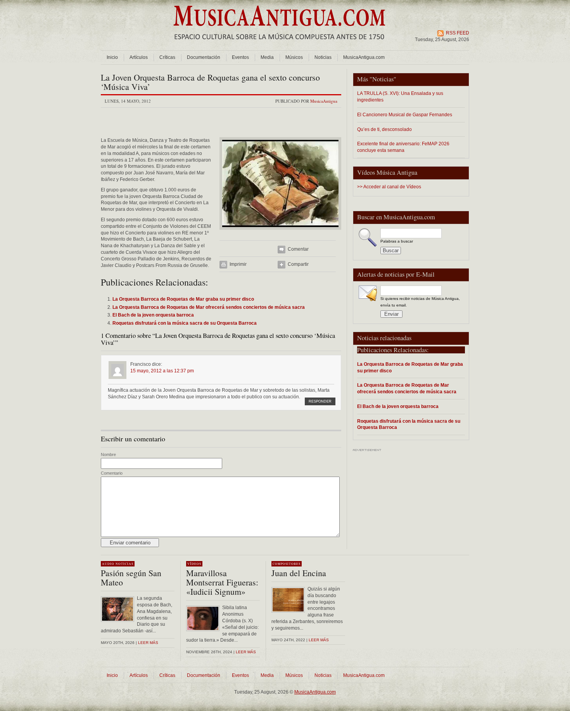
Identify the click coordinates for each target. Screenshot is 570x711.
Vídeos (194, 564)
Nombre (108, 454)
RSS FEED (457, 33)
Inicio (112, 57)
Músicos (294, 57)
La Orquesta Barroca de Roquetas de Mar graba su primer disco (410, 367)
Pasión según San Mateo (131, 577)
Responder (320, 401)
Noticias (323, 57)
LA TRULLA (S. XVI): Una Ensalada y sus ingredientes (400, 96)
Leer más (148, 642)
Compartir (298, 264)
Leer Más (246, 652)
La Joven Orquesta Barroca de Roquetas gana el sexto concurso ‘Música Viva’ (210, 82)
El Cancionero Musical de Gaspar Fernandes (404, 114)
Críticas (167, 57)
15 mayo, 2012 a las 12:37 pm (162, 371)
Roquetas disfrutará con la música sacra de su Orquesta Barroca (408, 424)
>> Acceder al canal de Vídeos (389, 186)
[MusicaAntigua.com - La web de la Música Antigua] (279, 44)
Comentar (298, 249)
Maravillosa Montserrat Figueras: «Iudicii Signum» (222, 582)
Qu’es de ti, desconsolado (384, 129)
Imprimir (238, 264)
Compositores (287, 564)
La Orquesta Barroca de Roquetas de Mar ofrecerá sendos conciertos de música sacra (406, 388)
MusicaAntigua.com (364, 57)
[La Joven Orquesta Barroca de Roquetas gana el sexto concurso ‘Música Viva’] (280, 232)
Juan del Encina (298, 572)
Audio (108, 564)
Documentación (203, 57)
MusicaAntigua (323, 101)
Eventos (240, 57)
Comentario (112, 473)
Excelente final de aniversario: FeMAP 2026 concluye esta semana (403, 147)
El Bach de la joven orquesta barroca (398, 406)
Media (267, 57)
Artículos (139, 57)
